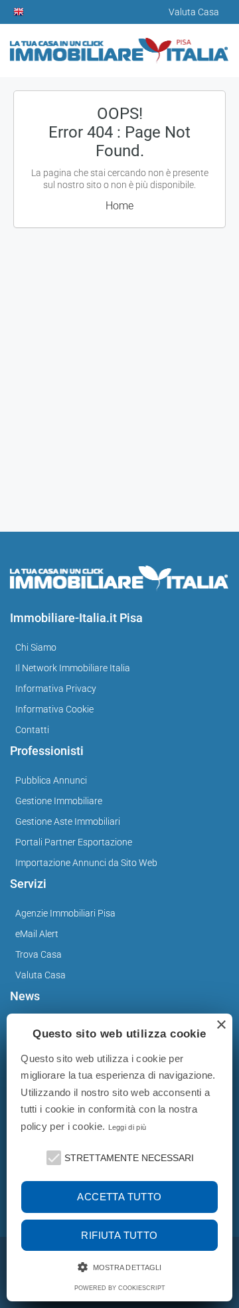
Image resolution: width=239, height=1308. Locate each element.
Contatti (32, 729)
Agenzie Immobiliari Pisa (65, 913)
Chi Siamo (35, 647)
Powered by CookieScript (119, 1288)
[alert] (119, 1157)
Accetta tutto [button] (119, 1196)
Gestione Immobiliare (58, 801)
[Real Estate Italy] (19, 12)
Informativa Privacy (55, 688)
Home (119, 205)
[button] (52, 1156)
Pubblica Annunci (51, 780)
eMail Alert (36, 933)
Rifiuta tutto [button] (119, 1235)
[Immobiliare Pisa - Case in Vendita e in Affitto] (119, 45)
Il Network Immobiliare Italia (72, 668)
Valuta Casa (40, 975)
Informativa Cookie (54, 709)
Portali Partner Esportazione (73, 842)
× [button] (221, 1025)
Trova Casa (38, 954)
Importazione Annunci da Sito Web (86, 862)
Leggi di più (127, 1127)
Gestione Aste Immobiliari (67, 821)
